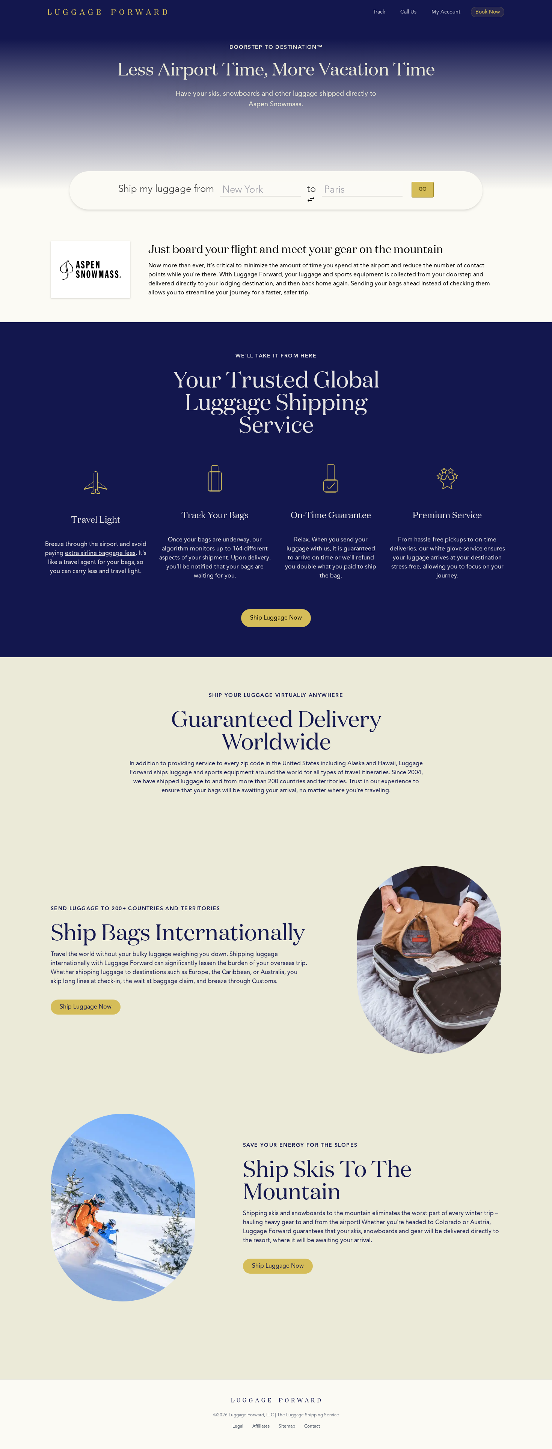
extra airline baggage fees (100, 553)
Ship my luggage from (166, 189)
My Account (445, 12)
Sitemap (287, 1426)
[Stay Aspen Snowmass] (90, 269)
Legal (237, 1426)
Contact (312, 1426)
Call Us (408, 12)
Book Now (487, 12)
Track (379, 12)
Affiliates (261, 1426)
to (311, 189)
